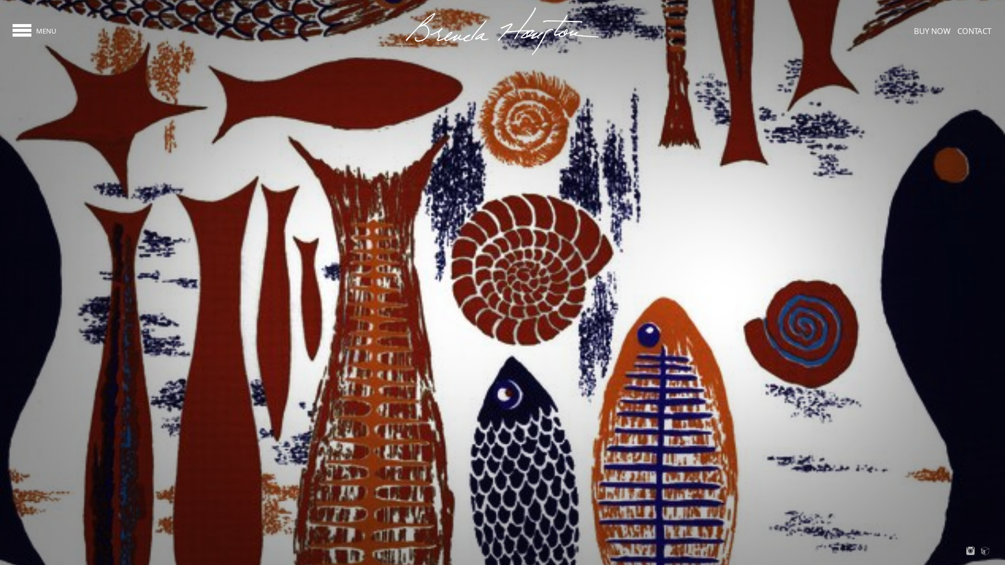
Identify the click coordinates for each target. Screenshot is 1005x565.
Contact (974, 31)
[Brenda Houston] (502, 54)
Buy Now (932, 31)
